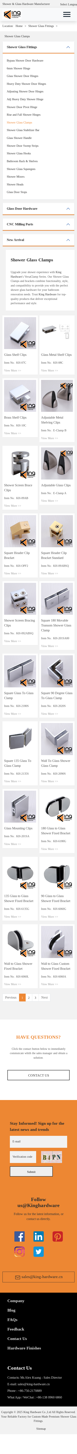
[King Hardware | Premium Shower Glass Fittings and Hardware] (11, 14)
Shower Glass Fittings (41, 26)
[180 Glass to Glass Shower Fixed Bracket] (57, 806)
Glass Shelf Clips (15, 354)
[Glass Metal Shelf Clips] (57, 332)
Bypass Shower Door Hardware (25, 60)
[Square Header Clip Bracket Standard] (57, 530)
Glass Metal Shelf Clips (56, 354)
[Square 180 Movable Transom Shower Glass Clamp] (57, 598)
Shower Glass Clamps (17, 36)
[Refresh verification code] (51, 1157)
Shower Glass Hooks (19, 153)
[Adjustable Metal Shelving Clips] (57, 395)
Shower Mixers (15, 176)
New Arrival (15, 240)
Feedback (15, 1329)
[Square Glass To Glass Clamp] (20, 671)
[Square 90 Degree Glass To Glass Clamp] (57, 671)
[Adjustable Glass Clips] (57, 463)
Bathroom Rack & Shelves (22, 161)
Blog (11, 1310)
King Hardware (47, 294)
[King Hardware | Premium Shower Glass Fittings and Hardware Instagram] (19, 1251)
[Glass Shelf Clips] (20, 332)
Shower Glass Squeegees (21, 169)
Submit (31, 1171)
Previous (10, 997)
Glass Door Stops (17, 192)
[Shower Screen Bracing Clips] (20, 598)
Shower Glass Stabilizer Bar (23, 130)
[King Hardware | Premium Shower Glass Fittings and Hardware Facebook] (19, 1236)
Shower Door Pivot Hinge (22, 107)
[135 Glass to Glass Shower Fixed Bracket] (20, 874)
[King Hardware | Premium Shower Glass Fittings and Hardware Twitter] (58, 1236)
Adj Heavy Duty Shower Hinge (25, 99)
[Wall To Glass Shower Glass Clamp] (57, 738)
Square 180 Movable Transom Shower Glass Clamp (56, 625)
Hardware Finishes (24, 1348)
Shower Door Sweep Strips (22, 145)
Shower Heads (15, 184)
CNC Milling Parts (20, 224)
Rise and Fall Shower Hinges (23, 114)
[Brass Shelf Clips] (20, 395)
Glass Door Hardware (22, 208)
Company (15, 1300)
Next (44, 997)
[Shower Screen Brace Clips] (20, 463)
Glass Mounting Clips (18, 828)
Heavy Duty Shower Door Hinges (26, 83)
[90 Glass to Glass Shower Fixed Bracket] (57, 874)
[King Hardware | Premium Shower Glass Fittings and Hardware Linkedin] (38, 1236)
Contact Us (38, 1075)
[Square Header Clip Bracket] (20, 530)
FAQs (12, 1319)
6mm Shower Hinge (18, 68)
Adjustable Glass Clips (56, 485)
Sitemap (41, 1428)
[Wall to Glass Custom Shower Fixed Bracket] (57, 941)
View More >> (12, 370)
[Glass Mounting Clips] (20, 806)
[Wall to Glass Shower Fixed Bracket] (20, 941)
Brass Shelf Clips (15, 417)
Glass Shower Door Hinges (22, 76)
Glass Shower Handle (19, 138)
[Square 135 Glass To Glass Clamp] (20, 738)
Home (19, 26)
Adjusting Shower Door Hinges (25, 91)
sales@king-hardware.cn (42, 1276)
